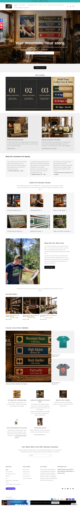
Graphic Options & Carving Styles (13, 484)
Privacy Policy (26, 473)
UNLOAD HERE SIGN (35, 210)
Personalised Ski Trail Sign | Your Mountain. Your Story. (12, 316)
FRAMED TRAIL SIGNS (35, 231)
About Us (8, 476)
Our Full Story (49, 267)
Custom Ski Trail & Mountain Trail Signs (16, 384)
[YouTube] (1, 25)
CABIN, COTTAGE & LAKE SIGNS (61, 231)
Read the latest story (39, 434)
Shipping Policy (26, 471)
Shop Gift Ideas (11, 148)
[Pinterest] (1, 27)
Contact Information (27, 478)
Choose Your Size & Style (40, 56)
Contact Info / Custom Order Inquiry (12, 481)
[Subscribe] (49, 455)
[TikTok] (1, 30)
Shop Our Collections (40, 53)
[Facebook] (1, 20)
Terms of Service (26, 476)
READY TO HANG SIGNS (59, 210)
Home (7, 469)
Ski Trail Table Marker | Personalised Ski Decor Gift (48, 316)
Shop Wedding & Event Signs (49, 148)
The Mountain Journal (10, 473)
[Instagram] (1, 22)
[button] (22, 5)
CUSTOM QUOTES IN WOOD (14, 231)
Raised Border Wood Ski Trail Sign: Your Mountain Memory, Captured (31, 316)
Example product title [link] (56, 354)
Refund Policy (26, 469)
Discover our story (40, 67)
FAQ (6, 478)
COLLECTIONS (9, 471)
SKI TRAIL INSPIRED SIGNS (13, 210)
